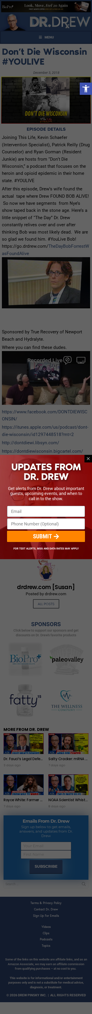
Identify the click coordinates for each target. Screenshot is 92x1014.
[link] (86, 89)
